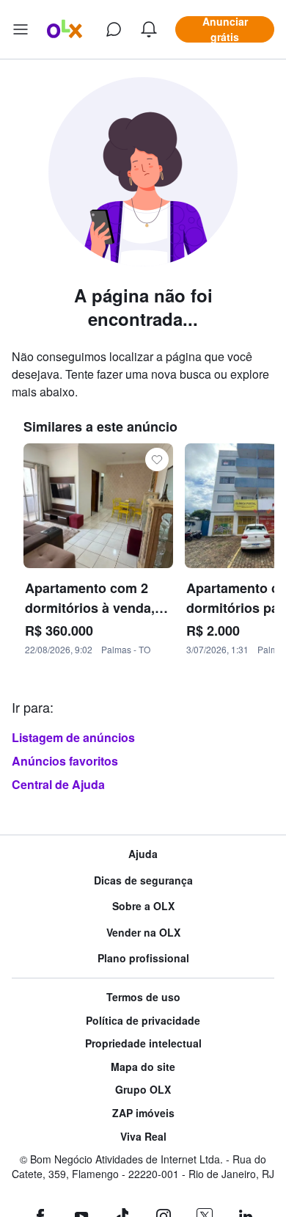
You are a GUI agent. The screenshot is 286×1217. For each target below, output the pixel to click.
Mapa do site (143, 1067)
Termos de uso (143, 997)
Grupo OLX (143, 1090)
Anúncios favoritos (65, 760)
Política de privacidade (143, 1021)
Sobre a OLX (143, 906)
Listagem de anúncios (73, 737)
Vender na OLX (143, 933)
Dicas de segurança (143, 880)
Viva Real (143, 1137)
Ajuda (143, 854)
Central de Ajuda (58, 784)
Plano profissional (143, 958)
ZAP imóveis (143, 1113)
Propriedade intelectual (143, 1043)
